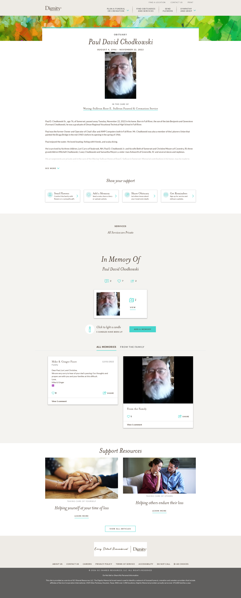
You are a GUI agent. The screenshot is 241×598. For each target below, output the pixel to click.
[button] (118, 10)
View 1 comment (59, 401)
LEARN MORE (82, 516)
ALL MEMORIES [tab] (106, 346)
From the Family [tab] (132, 346)
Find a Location (157, 2)
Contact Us (177, 2)
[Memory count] (107, 280)
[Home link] (53, 8)
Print (190, 2)
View (133, 307)
